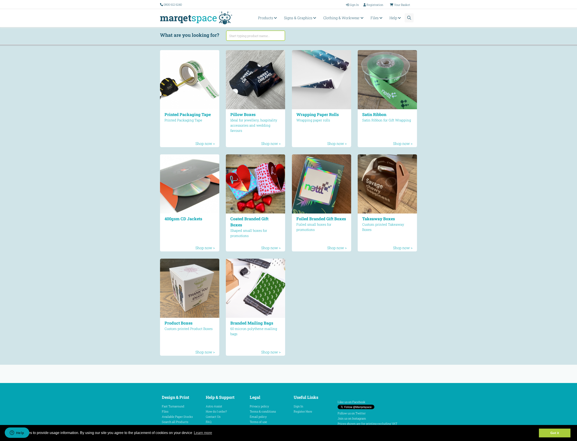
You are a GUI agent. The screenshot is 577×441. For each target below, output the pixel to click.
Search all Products (175, 422)
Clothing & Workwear (342, 17)
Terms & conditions (263, 411)
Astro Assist (214, 406)
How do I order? (216, 411)
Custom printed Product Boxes (189, 328)
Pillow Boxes (243, 114)
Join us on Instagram (352, 418)
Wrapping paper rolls (313, 120)
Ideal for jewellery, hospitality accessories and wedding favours (253, 125)
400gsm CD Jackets (183, 218)
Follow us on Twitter (352, 413)
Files (375, 17)
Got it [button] (554, 433)
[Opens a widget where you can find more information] (17, 433)
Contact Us (213, 417)
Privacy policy (259, 406)
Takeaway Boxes (378, 218)
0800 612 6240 (173, 4)
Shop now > (205, 143)
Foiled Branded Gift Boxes (321, 218)
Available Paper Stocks (177, 417)
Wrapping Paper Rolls (317, 114)
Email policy (258, 417)
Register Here (303, 411)
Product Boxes (178, 323)
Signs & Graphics (298, 17)
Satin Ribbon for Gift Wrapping (386, 120)
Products (266, 17)
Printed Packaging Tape (188, 114)
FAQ (208, 422)
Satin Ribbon (374, 114)
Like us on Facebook (351, 402)
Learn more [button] (203, 433)
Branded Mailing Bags (251, 323)
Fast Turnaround (173, 406)
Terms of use (258, 422)
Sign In (298, 406)
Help (393, 17)
